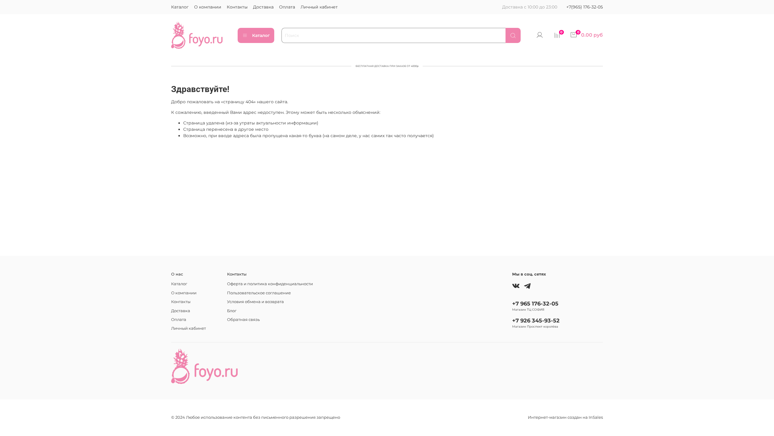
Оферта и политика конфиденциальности (270, 284)
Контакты (237, 7)
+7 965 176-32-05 (535, 303)
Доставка (263, 7)
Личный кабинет (319, 7)
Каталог (180, 7)
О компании (207, 7)
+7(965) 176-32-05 (584, 7)
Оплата (287, 7)
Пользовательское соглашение (259, 293)
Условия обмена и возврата (255, 301)
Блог (231, 311)
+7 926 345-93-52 (536, 320)
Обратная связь (243, 319)
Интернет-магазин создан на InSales (565, 417)
